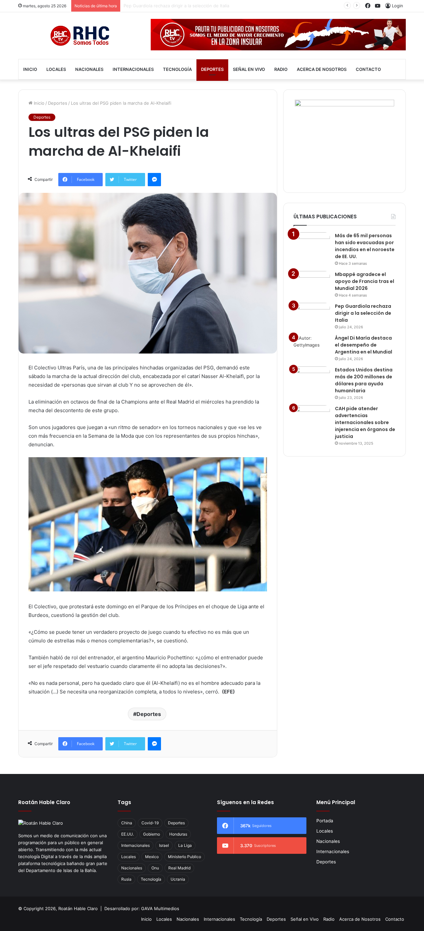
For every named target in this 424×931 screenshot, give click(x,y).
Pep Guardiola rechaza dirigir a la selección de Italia (363, 313)
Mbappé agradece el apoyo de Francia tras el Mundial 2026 (364, 281)
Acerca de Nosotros (321, 69)
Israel (164, 845)
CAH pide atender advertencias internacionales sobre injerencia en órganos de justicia (365, 422)
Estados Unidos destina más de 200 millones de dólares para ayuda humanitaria (364, 380)
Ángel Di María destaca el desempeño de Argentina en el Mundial (191, 5)
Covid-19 (150, 822)
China (126, 822)
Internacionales (133, 69)
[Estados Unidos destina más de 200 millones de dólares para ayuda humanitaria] (311, 378)
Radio (281, 69)
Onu (155, 867)
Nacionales (89, 69)
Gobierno (151, 834)
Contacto (368, 69)
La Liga (185, 845)
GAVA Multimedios (160, 908)
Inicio (30, 69)
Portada (324, 820)
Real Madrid (179, 867)
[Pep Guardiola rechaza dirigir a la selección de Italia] (311, 315)
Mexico (152, 856)
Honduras (178, 834)
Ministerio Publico (184, 856)
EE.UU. (127, 834)
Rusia (126, 879)
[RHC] (79, 36)
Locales (56, 69)
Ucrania (178, 879)
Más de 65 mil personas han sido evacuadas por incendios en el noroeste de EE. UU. (365, 246)
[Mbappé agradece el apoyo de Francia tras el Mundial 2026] (311, 283)
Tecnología (177, 69)
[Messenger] (154, 179)
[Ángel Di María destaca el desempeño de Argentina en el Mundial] (311, 347)
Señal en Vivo (249, 69)
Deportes (212, 69)
